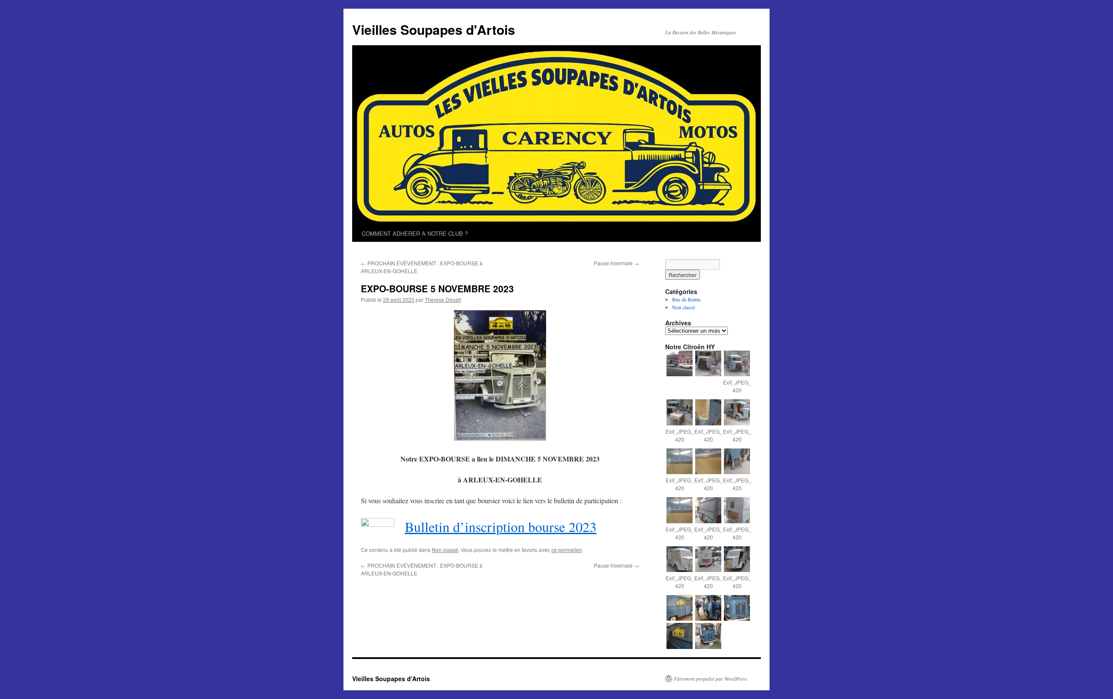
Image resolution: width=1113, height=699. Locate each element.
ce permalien (566, 549)
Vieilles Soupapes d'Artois (433, 29)
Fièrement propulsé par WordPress (710, 678)
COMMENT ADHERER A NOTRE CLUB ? (415, 233)
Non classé (445, 549)
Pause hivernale (616, 263)
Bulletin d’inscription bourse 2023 (500, 526)
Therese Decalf (443, 299)
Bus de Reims (686, 299)
